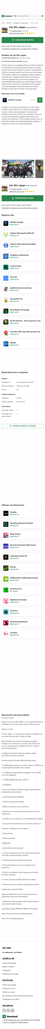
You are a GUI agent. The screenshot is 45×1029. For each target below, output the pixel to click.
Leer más (25, 61)
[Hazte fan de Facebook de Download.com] (4, 1010)
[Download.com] (7, 16)
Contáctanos (7, 970)
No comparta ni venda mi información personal (18, 996)
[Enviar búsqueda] (15, 16)
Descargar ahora (24, 40)
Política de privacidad (9, 985)
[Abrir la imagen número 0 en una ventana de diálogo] (18, 169)
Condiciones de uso (9, 988)
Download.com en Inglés (10, 974)
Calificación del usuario (16, 33)
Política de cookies (9, 992)
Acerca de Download (9, 963)
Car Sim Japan (23, 27)
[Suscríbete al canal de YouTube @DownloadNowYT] (12, 1010)
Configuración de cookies (11, 999)
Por (15, 31)
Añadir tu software (8, 967)
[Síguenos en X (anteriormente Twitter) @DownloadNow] (8, 1010)
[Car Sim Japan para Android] (5, 30)
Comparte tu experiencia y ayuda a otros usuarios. (20, 49)
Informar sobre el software (24, 426)
